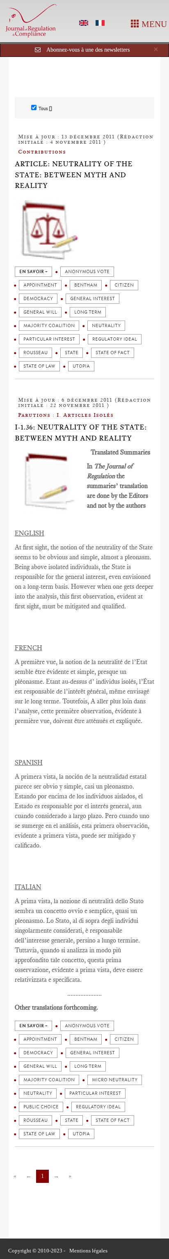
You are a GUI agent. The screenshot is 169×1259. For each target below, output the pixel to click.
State (71, 352)
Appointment (40, 285)
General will (40, 312)
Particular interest (49, 339)
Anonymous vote (87, 271)
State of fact (113, 352)
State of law (39, 366)
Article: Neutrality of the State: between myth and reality (73, 175)
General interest (92, 298)
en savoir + (33, 271)
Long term (87, 312)
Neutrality (106, 325)
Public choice (41, 1107)
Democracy (38, 298)
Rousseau (35, 352)
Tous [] (45, 108)
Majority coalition (49, 325)
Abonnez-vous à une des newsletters (88, 50)
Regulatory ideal (114, 339)
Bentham (85, 285)
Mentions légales (88, 1251)
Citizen (124, 285)
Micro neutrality (114, 1080)
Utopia (81, 366)
